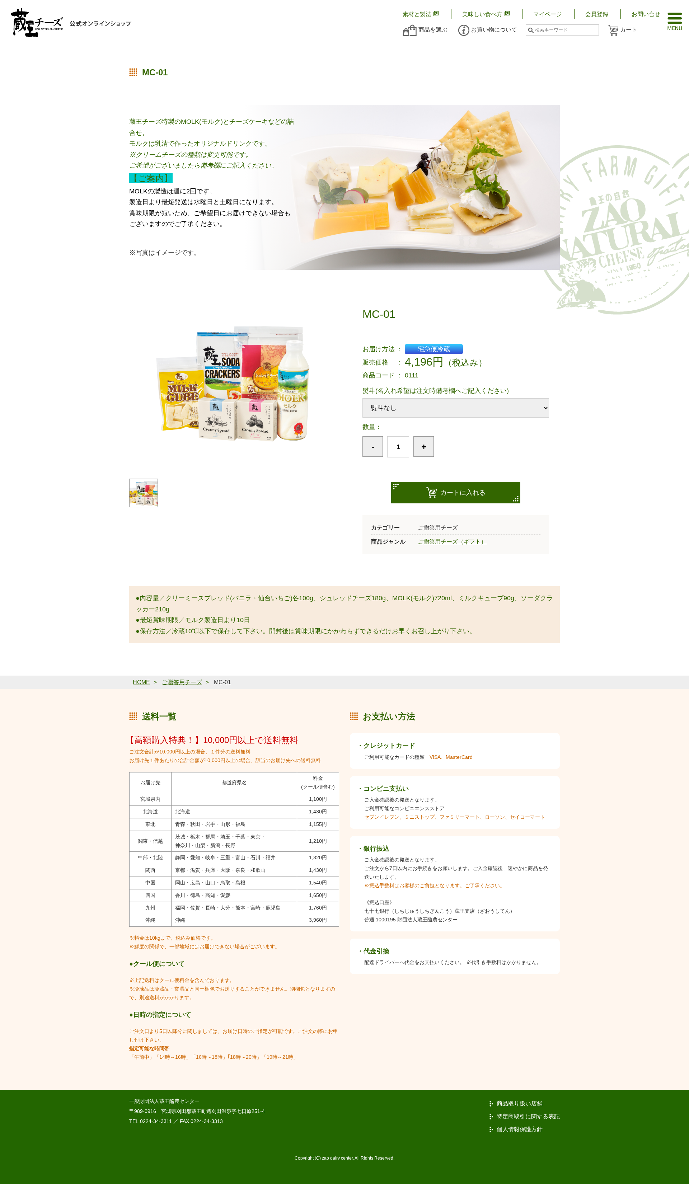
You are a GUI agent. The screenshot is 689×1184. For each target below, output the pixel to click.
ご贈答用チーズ (182, 682)
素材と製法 (417, 14)
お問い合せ (646, 14)
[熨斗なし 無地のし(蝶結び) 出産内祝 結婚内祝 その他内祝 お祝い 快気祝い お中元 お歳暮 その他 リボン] (455, 408)
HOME (141, 682)
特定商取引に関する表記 (528, 1116)
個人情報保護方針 (520, 1129)
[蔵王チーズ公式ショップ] (71, 22)
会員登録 (596, 14)
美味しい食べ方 (482, 14)
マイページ (547, 14)
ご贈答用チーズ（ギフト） (452, 541)
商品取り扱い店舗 (520, 1104)
